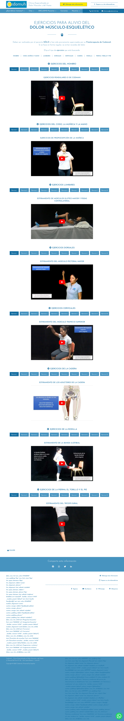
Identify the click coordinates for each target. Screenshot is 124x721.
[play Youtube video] (62, 98)
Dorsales (57, 56)
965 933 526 (95, 11)
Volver (12, 550)
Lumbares (46, 56)
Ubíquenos (114, 589)
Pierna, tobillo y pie (103, 56)
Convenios (64, 11)
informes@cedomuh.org (110, 11)
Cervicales (69, 56)
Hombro (16, 56)
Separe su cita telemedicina (109, 580)
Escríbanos (87, 589)
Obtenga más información (109, 576)
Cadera (80, 56)
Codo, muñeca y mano (31, 56)
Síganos (75, 589)
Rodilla (89, 56)
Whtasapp (101, 589)
